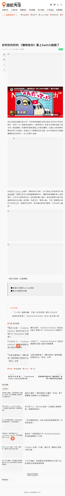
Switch (26, 369)
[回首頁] (11, 5)
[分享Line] (4, 59)
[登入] (58, 5)
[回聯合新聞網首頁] (4, 5)
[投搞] (51, 5)
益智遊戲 (18, 369)
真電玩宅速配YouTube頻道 (23, 288)
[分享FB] (4, 54)
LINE (34, 369)
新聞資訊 (23, 10)
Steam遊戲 (44, 15)
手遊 (10, 369)
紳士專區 (41, 10)
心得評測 (14, 10)
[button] (61, 5)
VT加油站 (50, 10)
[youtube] (54, 5)
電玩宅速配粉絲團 (20, 291)
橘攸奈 (34, 15)
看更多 (32, 474)
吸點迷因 (55, 15)
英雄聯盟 (25, 15)
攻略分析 (5, 10)
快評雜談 (32, 10)
